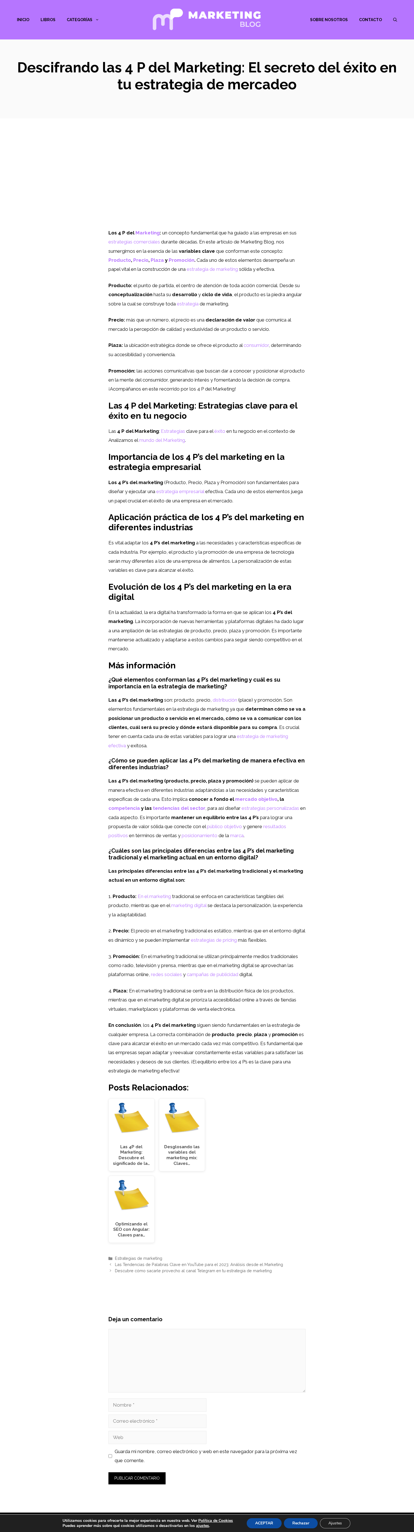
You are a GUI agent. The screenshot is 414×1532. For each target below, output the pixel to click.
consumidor (256, 345)
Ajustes (335, 1523)
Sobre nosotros (329, 19)
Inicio (23, 19)
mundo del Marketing (162, 440)
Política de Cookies (215, 1520)
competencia (124, 808)
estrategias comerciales (134, 242)
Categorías (79, 19)
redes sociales (166, 974)
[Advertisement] (207, 186)
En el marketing (154, 896)
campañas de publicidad (212, 974)
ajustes (202, 1525)
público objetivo (224, 826)
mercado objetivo (256, 799)
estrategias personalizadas (270, 808)
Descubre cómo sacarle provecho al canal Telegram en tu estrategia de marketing (193, 1270)
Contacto (370, 19)
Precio (140, 260)
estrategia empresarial (180, 491)
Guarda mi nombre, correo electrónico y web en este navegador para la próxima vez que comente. (206, 1456)
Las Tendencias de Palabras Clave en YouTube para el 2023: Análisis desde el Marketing (199, 1264)
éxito (219, 431)
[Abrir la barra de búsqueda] (395, 19)
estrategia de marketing (212, 269)
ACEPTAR (264, 1523)
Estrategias (173, 431)
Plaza (157, 260)
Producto (119, 260)
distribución (225, 700)
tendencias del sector (179, 808)
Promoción (181, 260)
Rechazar (300, 1523)
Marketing (147, 233)
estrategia (188, 304)
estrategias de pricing (214, 940)
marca (237, 835)
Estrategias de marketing (138, 1258)
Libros (48, 19)
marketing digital (188, 905)
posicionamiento (199, 835)
